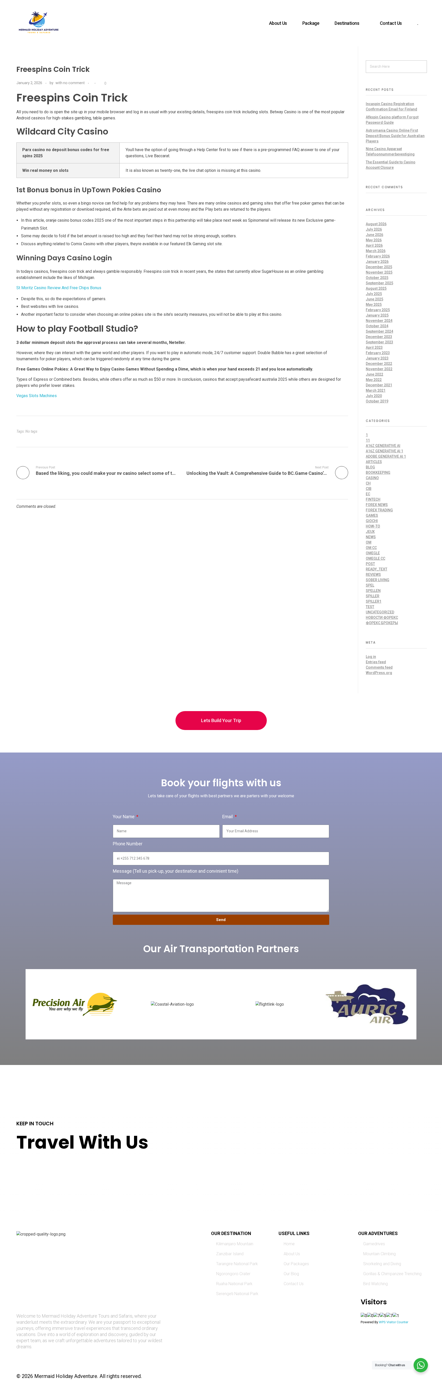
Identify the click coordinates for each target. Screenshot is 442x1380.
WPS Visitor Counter (393, 1322)
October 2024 (377, 326)
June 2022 (374, 374)
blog (370, 467)
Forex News (377, 505)
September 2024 (379, 331)
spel (370, 585)
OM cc (371, 548)
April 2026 (374, 245)
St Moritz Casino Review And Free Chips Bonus (58, 287)
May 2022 (374, 380)
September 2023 (379, 342)
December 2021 (379, 385)
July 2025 (374, 294)
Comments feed (379, 667)
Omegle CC (375, 558)
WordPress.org (379, 673)
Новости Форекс (382, 617)
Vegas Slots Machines (36, 395)
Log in (371, 657)
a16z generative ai (383, 446)
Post (370, 564)
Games (372, 515)
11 (368, 440)
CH (368, 483)
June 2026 (374, 235)
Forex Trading (379, 510)
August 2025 (376, 288)
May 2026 (374, 240)
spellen (373, 591)
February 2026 (378, 256)
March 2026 (375, 251)
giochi (372, 521)
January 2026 (377, 262)
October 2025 (377, 278)
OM (368, 542)
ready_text (376, 569)
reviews (373, 575)
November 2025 (379, 272)
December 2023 (379, 337)
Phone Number (127, 843)
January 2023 (377, 358)
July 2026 (374, 229)
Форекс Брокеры (382, 623)
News (371, 537)
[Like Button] (100, 83)
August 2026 (376, 224)
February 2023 (378, 353)
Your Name (124, 816)
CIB (368, 489)
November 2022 (379, 369)
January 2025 (377, 315)
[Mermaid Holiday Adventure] (38, 22)
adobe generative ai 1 (386, 456)
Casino (372, 478)
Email (228, 816)
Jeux (370, 532)
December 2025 (379, 267)
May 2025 (374, 304)
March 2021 (375, 390)
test (370, 607)
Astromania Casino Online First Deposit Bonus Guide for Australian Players (395, 135)
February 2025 (378, 310)
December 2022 (379, 364)
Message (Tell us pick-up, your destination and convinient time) (175, 871)
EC (368, 494)
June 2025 (374, 299)
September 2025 (379, 283)
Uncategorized (380, 612)
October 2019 (377, 401)
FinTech (373, 499)
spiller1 (373, 601)
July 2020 (374, 396)
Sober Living (377, 580)
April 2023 (374, 347)
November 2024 (379, 321)
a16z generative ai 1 (384, 451)
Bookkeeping (378, 472)
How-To (373, 526)
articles (374, 462)
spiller (372, 596)
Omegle (373, 553)
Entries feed (376, 662)
